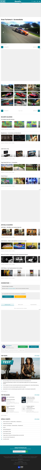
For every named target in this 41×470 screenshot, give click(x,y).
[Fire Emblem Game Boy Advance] (7, 124)
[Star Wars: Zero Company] (23, 400)
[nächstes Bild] (39, 47)
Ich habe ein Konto (8, 296)
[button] (2, 1)
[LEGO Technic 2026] (7, 154)
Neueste (7, 304)
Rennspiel (6, 350)
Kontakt (36, 456)
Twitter (16, 462)
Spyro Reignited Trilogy (7, 431)
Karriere (29, 456)
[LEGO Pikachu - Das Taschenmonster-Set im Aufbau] (7, 273)
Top (33, 304)
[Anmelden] (27, 451)
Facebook (18, 462)
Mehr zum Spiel (34, 346)
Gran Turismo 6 (9, 345)
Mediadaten (14, 457)
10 (1, 439)
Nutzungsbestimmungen (8, 457)
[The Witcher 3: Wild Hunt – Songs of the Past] (23, 409)
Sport (3, 350)
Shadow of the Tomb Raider (7, 423)
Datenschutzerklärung (20, 457)
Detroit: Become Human (7, 433)
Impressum (5, 456)
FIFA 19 (4, 427)
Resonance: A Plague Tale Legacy (10, 407)
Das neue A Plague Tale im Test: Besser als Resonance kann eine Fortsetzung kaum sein (17, 380)
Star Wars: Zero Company (30, 397)
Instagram (22, 462)
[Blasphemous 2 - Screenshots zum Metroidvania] (7, 138)
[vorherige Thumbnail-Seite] (2, 111)
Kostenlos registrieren (20, 296)
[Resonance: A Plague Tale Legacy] (3, 409)
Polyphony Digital (22, 350)
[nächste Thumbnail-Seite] (39, 111)
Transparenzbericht (33, 457)
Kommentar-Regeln (11, 288)
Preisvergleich (22, 346)
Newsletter (32, 456)
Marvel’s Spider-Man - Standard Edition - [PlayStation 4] (12, 421)
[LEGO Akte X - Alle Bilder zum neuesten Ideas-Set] (7, 232)
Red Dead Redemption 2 (7, 429)
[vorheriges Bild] (2, 47)
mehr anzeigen (4, 415)
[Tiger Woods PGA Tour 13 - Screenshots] (7, 167)
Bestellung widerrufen (24, 456)
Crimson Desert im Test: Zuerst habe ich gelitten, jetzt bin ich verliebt (14, 387)
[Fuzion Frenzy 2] (7, 181)
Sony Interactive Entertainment (13, 350)
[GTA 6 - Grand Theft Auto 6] (3, 400)
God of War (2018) (6, 439)
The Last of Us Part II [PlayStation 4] (9, 437)
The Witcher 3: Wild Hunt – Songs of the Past (30, 407)
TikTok (25, 462)
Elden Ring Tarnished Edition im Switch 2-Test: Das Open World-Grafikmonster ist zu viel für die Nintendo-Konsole (20, 383)
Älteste (20, 304)
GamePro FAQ (13, 456)
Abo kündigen (18, 456)
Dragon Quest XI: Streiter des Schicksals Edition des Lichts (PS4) (13, 435)
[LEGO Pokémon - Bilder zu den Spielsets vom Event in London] (7, 246)
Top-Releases (5, 395)
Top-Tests (4, 356)
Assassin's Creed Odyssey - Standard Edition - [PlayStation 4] (13, 425)
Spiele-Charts (5, 419)
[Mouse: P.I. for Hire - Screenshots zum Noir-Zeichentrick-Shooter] (7, 259)
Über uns (9, 456)
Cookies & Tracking (27, 457)
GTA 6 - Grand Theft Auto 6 (10, 398)
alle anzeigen (37, 355)
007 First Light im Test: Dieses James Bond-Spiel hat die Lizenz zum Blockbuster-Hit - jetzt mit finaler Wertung (21, 385)
